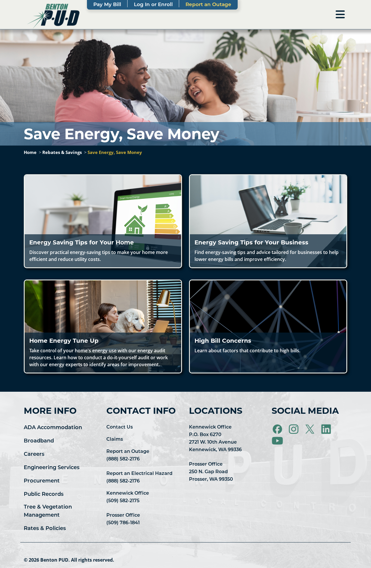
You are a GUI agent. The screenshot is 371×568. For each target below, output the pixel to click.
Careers (34, 454)
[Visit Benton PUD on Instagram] (294, 429)
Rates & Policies (45, 528)
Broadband (39, 441)
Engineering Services (51, 468)
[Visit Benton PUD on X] (310, 429)
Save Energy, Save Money (115, 152)
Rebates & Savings (62, 152)
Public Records (43, 494)
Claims (114, 439)
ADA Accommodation (53, 428)
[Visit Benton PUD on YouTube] (277, 440)
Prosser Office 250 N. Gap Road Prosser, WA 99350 (211, 472)
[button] (103, 221)
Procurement (42, 481)
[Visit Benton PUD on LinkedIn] (326, 429)
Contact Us (119, 427)
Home (30, 152)
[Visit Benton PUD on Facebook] (278, 429)
